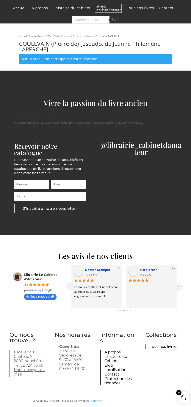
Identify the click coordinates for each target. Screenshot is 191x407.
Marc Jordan (148, 270)
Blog (108, 365)
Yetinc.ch (96, 400)
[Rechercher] (114, 19)
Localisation (115, 370)
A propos (112, 352)
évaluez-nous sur (38, 296)
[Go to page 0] (118, 310)
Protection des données (118, 380)
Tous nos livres (163, 346)
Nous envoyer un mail (29, 372)
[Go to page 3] (127, 310)
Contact (111, 374)
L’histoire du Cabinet (115, 358)
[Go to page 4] (130, 310)
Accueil (23, 36)
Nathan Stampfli (97, 270)
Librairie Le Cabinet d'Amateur (40, 276)
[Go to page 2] (124, 310)
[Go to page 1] (121, 310)
